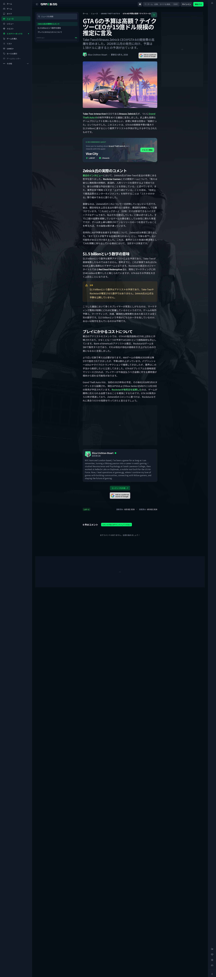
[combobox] (140, 4)
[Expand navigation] (212, 974)
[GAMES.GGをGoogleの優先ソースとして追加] (147, 55)
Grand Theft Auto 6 (110, 13)
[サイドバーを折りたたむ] (37, 4)
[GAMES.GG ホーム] (49, 4)
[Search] (39, 16)
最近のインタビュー (93, 175)
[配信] (212, 960)
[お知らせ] (212, 949)
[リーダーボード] (212, 954)
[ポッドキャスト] (212, 965)
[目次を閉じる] (154, 15)
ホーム (85, 13)
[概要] (212, 3)
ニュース (94, 13)
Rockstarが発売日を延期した (127, 389)
